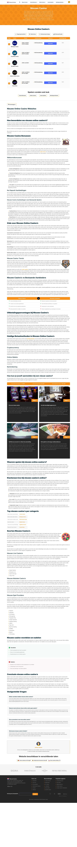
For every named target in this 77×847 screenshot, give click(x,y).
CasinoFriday (21, 527)
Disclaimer (34, 780)
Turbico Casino (22, 514)
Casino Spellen (43, 95)
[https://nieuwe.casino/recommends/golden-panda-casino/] (14, 72)
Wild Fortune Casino (23, 519)
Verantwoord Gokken (36, 786)
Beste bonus (33, 34)
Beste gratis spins (58, 34)
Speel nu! (50, 43)
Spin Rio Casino (48, 789)
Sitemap (34, 789)
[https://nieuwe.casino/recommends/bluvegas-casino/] (14, 43)
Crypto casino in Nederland (62, 787)
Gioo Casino (47, 787)
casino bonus (43, 151)
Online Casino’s (33, 95)
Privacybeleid (35, 784)
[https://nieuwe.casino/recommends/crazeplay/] (14, 52)
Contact (34, 787)
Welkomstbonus (60, 784)
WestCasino (47, 782)
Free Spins (59, 782)
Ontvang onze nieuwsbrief (12, 793)
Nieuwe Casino (24, 2)
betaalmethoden (30, 338)
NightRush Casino (22, 524)
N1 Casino (47, 784)
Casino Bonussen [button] (33, 2)
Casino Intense (48, 780)
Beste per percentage (45, 34)
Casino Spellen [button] (50, 2)
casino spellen (25, 269)
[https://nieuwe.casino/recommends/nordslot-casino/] (14, 62)
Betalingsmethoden (54, 95)
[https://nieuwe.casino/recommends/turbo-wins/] (14, 82)
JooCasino (47, 786)
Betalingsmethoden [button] (59, 2)
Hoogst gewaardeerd (21, 34)
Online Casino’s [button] (42, 2)
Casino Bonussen (22, 95)
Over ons (34, 782)
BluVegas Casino (22, 516)
